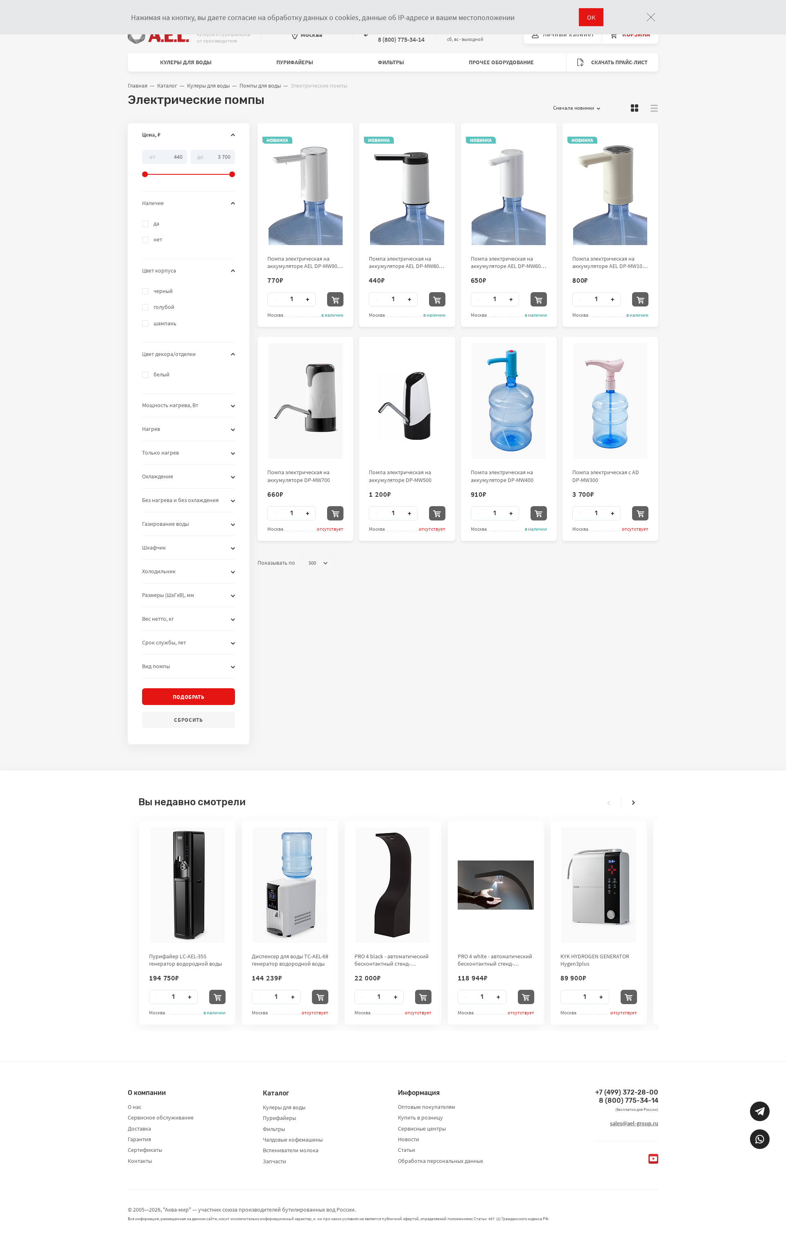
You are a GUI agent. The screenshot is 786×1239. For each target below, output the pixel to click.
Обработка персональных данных (440, 1161)
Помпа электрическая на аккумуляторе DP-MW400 (502, 476)
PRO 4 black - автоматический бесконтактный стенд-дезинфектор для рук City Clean (392, 960)
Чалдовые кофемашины (293, 1139)
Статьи (406, 1149)
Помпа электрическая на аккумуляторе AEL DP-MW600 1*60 (507, 262)
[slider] (188, 164)
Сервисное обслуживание (161, 1117)
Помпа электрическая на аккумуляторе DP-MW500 (400, 476)
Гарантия (139, 1139)
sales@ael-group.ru (634, 1123)
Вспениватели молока (290, 1150)
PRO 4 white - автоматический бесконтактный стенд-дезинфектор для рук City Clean (495, 960)
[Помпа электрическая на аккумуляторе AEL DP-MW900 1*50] (306, 187)
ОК (591, 17)
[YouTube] (653, 1159)
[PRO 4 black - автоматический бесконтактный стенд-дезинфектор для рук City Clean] (393, 885)
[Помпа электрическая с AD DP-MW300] (610, 401)
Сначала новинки (573, 107)
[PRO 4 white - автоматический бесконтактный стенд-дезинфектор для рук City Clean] (496, 885)
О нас (134, 1107)
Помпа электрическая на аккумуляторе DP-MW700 (298, 476)
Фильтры (391, 62)
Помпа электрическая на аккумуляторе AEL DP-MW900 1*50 (303, 262)
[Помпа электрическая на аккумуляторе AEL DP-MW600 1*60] (509, 187)
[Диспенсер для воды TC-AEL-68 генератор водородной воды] (290, 885)
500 (312, 562)
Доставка (139, 1128)
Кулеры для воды (186, 62)
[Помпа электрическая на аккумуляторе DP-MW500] (407, 401)
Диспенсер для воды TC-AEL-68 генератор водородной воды (290, 960)
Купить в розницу (420, 1117)
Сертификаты (145, 1149)
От (152, 156)
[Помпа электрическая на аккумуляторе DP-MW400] (509, 401)
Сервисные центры (422, 1128)
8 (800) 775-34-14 (628, 1100)
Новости (408, 1139)
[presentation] (609, 803)
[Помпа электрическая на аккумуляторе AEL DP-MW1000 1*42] (610, 187)
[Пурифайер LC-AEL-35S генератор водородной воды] (187, 885)
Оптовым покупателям (426, 1107)
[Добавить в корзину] (335, 299)
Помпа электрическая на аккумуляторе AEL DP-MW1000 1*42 (610, 262)
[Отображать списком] (654, 108)
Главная (137, 85)
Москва (311, 34)
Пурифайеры (294, 62)
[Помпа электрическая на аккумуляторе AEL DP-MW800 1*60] (407, 187)
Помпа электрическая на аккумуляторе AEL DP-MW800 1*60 (405, 262)
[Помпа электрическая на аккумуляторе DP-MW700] (306, 401)
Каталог (167, 85)
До (200, 156)
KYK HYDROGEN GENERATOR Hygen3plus (594, 960)
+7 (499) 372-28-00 (626, 1092)
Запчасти (274, 1161)
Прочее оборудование (501, 62)
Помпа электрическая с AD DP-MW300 (605, 476)
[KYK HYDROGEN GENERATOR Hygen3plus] (599, 885)
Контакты (140, 1161)
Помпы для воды (260, 85)
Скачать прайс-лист (619, 62)
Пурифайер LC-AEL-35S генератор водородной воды (185, 960)
